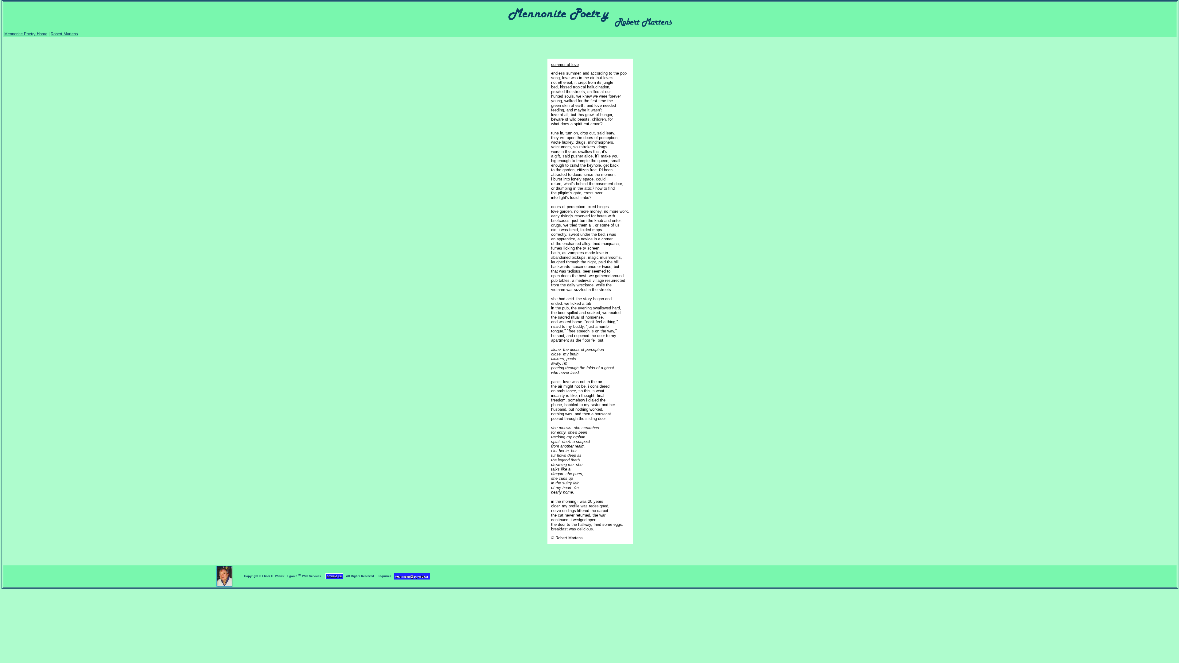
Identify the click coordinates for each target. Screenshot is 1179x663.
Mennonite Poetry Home (25, 34)
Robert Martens (64, 34)
